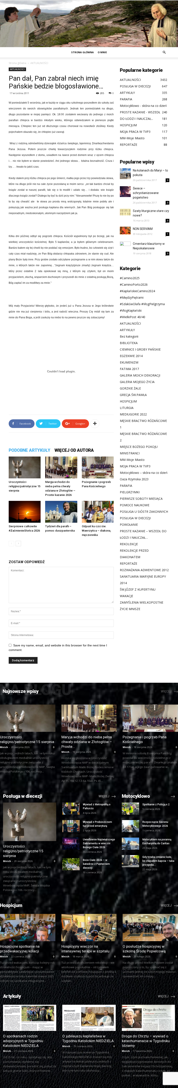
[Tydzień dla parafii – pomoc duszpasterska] (61, 512)
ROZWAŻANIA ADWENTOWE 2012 (144, 570)
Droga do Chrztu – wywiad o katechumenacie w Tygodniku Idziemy (146, 1041)
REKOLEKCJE (129, 544)
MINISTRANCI (130, 453)
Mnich (4, 747)
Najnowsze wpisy (20, 691)
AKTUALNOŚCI (17, 69)
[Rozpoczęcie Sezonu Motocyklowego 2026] (130, 826)
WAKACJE (126, 596)
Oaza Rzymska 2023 (134, 479)
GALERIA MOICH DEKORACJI (140, 375)
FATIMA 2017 (129, 369)
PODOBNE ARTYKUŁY (29, 450)
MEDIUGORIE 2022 (133, 414)
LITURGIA (127, 408)
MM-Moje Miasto (132, 460)
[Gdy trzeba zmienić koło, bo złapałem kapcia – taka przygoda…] (130, 861)
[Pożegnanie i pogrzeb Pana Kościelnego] (98, 467)
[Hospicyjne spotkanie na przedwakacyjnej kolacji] (27, 927)
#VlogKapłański (131, 310)
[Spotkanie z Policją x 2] (130, 809)
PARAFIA (126, 486)
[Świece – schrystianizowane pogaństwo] (125, 191)
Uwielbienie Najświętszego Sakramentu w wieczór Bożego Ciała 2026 (99, 843)
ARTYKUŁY (127, 330)
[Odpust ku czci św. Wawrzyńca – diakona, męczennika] (98, 512)
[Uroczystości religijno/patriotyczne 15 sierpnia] (25, 467)
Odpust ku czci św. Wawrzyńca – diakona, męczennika (96, 531)
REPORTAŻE (128, 563)
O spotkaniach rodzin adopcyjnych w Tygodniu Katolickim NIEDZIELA (23, 1041)
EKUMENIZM (129, 362)
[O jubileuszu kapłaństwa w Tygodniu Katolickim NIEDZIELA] (88, 1018)
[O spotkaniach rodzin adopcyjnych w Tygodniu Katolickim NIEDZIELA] (29, 1018)
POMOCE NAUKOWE (134, 505)
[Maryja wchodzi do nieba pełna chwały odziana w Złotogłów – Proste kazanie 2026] (61, 467)
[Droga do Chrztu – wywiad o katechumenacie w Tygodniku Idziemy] (148, 1018)
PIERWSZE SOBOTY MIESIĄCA (141, 499)
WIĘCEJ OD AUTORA (74, 450)
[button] (164, 52)
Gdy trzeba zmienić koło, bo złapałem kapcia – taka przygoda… (158, 861)
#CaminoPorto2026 (134, 284)
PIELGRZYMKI (130, 492)
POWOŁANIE (129, 524)
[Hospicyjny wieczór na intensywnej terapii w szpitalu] (89, 927)
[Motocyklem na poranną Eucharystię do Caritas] (130, 844)
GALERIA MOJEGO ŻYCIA (137, 382)
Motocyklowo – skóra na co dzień (144, 473)
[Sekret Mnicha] (89, 23)
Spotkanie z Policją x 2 (156, 804)
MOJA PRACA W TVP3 (135, 466)
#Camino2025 (130, 278)
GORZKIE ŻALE (130, 388)
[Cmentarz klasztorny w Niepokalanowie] (125, 247)
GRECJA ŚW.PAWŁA (133, 395)
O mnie (102, 52)
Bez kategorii (129, 336)
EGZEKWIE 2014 (131, 356)
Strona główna (82, 52)
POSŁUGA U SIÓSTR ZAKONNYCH (144, 512)
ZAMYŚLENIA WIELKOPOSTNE (141, 602)
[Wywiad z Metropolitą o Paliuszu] (71, 809)
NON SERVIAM (143, 229)
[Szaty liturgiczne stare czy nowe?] (125, 212)
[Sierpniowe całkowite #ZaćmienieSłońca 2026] (25, 512)
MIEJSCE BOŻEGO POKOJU (139, 447)
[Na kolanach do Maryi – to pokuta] (125, 173)
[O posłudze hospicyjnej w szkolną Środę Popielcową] (150, 927)
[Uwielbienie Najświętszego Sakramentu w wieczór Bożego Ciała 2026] (71, 844)
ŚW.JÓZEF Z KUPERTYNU (137, 589)
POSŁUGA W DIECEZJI (135, 518)
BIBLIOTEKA (129, 343)
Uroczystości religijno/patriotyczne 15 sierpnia (24, 486)
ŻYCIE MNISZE (130, 609)
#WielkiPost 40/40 (132, 317)
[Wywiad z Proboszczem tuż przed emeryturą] (71, 826)
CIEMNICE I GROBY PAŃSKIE (140, 349)
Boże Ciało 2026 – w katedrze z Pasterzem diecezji (96, 864)
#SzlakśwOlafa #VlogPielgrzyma (142, 304)
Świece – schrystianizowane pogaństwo (146, 193)
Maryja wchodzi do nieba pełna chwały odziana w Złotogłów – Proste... (86, 742)
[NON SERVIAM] (125, 231)
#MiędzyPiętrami (131, 297)
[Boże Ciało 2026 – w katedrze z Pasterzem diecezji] (71, 864)
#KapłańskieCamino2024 (137, 291)
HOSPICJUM (128, 401)
